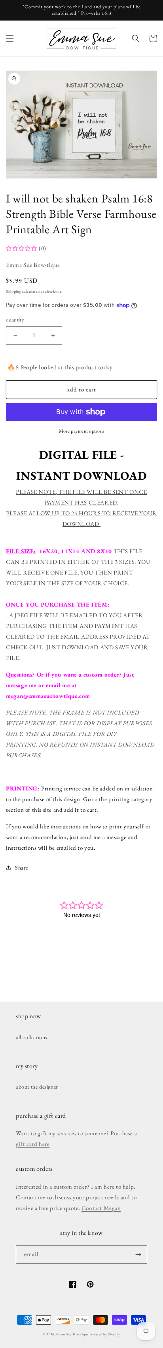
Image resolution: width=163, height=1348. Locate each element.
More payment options (81, 431)
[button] (10, 38)
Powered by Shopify (104, 1334)
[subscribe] (138, 1254)
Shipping (13, 291)
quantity (15, 319)
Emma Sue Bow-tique (72, 1334)
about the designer (37, 1086)
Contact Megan (101, 1208)
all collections (31, 1037)
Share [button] (21, 867)
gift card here (32, 1144)
